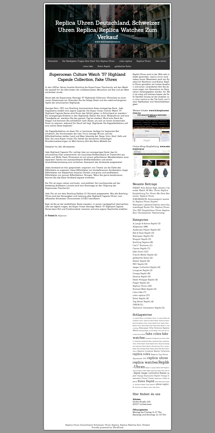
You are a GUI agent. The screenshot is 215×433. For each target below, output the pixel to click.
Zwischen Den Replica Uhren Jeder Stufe (147, 387)
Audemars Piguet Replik (145, 229)
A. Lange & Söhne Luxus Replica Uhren (144, 318)
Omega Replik (140, 273)
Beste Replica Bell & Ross (149, 325)
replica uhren (156, 76)
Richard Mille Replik (143, 289)
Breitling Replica (141, 242)
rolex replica (125, 61)
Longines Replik (141, 270)
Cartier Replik (140, 248)
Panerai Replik (140, 276)
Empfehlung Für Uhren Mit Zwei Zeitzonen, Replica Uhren (151, 194)
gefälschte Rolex (123, 66)
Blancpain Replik (141, 236)
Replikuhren (158, 378)
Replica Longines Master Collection (153, 351)
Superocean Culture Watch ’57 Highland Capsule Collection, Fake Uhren (87, 77)
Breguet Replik (140, 239)
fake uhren (160, 61)
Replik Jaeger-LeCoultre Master (150, 373)
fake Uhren (83, 133)
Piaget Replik (139, 283)
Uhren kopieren (150, 384)
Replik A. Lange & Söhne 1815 (154, 367)
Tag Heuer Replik (141, 301)
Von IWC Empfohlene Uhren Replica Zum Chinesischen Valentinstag (151, 211)
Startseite (53, 61)
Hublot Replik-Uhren (152, 344)
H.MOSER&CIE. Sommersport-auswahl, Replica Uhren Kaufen (151, 200)
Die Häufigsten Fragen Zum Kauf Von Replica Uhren (88, 61)
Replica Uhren (143, 61)
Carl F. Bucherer (141, 245)
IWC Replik (138, 264)
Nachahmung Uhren (158, 346)
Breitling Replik (143, 330)
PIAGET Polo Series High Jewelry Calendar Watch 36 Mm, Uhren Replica (151, 189)
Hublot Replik (139, 261)
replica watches (145, 362)
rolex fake (88, 66)
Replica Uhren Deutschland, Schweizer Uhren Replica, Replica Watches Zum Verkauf (107, 29)
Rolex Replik (104, 66)
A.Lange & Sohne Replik (145, 223)
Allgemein (62, 216)
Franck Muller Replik (143, 254)
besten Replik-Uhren (154, 323)
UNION (136, 304)
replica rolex (141, 354)
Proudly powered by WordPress (107, 427)
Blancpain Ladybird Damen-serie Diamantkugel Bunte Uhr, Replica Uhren (151, 205)
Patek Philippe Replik (143, 279)
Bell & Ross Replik (142, 233)
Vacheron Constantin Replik (147, 307)
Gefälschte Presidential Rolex (143, 341)
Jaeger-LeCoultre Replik (145, 267)
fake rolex (153, 334)
